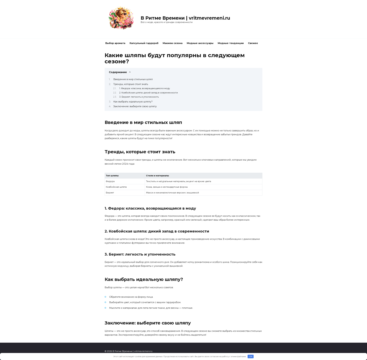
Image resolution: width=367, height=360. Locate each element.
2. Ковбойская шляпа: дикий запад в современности (148, 92)
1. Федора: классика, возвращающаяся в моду (144, 88)
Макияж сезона (172, 43)
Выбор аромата (115, 43)
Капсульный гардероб (144, 43)
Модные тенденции (231, 43)
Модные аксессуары (200, 43)
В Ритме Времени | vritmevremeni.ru (185, 18)
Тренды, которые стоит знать (130, 84)
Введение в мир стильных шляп (133, 79)
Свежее (253, 43)
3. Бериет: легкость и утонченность (139, 97)
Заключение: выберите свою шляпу (135, 106)
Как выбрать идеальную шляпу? (133, 101)
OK (250, 356)
